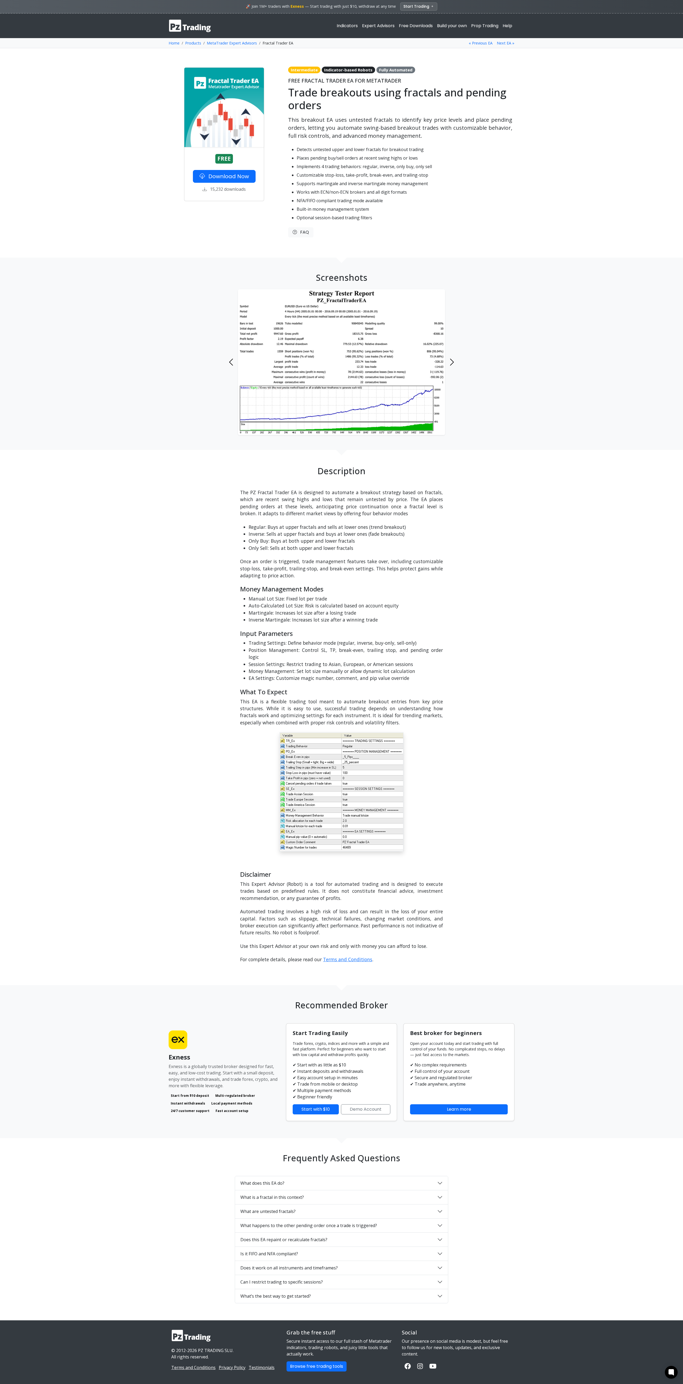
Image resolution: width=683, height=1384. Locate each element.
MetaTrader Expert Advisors (232, 43)
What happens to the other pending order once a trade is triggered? (308, 1225)
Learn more (459, 1109)
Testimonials (262, 1367)
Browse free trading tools (316, 1366)
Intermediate (304, 69)
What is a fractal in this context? (272, 1197)
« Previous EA (481, 43)
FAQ (303, 232)
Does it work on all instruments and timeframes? (289, 1268)
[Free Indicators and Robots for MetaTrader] (190, 26)
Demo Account (366, 1109)
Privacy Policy (232, 1367)
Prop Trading (484, 26)
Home (174, 43)
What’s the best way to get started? (275, 1296)
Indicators (347, 26)
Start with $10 (315, 1109)
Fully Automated (395, 69)
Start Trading (416, 6)
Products (193, 43)
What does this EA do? (262, 1183)
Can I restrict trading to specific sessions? (281, 1282)
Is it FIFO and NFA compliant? (269, 1254)
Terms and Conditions (347, 959)
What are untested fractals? (268, 1211)
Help (507, 26)
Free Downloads (416, 26)
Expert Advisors (378, 26)
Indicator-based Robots (348, 69)
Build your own (452, 26)
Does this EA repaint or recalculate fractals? (283, 1240)
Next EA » (505, 43)
